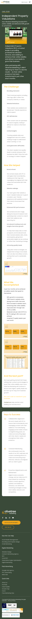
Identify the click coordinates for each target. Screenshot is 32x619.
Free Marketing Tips (8, 593)
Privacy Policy (11, 600)
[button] (30, 2)
